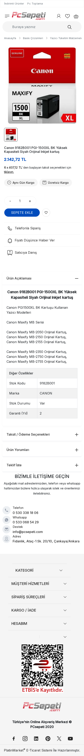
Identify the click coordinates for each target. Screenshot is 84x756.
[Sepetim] (75, 15)
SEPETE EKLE (22, 213)
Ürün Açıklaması (19, 278)
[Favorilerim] (67, 15)
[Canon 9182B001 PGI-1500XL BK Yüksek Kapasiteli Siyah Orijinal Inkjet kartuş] (42, 85)
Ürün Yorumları (18, 450)
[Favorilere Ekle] (46, 212)
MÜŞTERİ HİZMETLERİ (30, 583)
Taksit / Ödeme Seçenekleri (28, 434)
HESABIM (19, 623)
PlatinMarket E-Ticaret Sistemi (28, 750)
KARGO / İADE (23, 610)
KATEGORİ (24, 570)
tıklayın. (9, 172)
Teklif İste (14, 465)
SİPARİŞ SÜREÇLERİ (28, 597)
